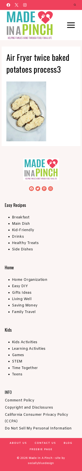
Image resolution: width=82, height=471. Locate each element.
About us (18, 443)
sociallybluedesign (41, 463)
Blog (68, 443)
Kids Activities (24, 342)
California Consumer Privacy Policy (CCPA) (36, 418)
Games (18, 355)
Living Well (21, 299)
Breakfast (20, 217)
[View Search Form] (74, 5)
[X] (16, 5)
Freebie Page (41, 449)
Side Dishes (22, 249)
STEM (17, 361)
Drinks (18, 236)
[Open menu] (70, 25)
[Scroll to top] (72, 455)
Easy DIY (20, 286)
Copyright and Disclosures (29, 407)
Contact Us (45, 443)
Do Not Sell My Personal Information (38, 428)
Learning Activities (29, 348)
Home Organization (29, 279)
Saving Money (24, 305)
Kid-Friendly (23, 230)
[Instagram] (24, 5)
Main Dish (21, 223)
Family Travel (24, 312)
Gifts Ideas (21, 292)
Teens (17, 374)
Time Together (25, 368)
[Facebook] (8, 5)
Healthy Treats (25, 243)
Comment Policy (19, 400)
